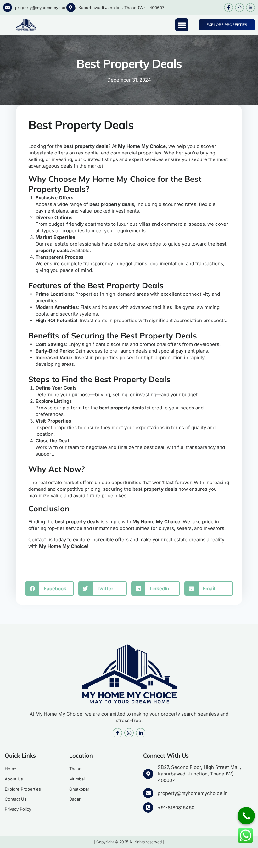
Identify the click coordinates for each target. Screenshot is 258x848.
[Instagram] (239, 7)
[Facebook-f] (228, 7)
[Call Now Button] (246, 815)
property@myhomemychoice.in (45, 7)
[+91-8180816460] (148, 807)
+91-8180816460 (176, 808)
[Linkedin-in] (250, 7)
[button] (181, 24)
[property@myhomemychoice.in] (7, 7)
